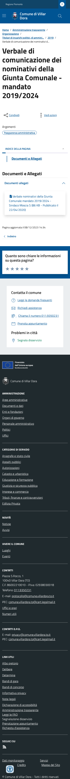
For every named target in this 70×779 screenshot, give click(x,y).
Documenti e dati (12, 406)
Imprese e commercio (15, 491)
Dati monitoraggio (13, 760)
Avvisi (6, 530)
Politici (6, 429)
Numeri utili (9, 614)
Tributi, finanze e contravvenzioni (22, 497)
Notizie (6, 524)
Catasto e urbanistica (15, 474)
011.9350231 (22, 590)
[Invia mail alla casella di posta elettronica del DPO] (31, 634)
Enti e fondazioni (12, 411)
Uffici (5, 435)
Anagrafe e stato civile (16, 456)
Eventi (6, 556)
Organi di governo (13, 417)
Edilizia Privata (11, 503)
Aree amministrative (14, 400)
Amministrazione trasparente (29, 30)
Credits (21, 765)
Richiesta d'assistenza (15, 728)
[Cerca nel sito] (58, 16)
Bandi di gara (10, 681)
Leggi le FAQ (10, 714)
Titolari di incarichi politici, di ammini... (23, 38)
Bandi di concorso (13, 687)
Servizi (44, 760)
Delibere (7, 669)
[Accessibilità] (10, 769)
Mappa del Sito (50, 765)
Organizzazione (10, 34)
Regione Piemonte (14, 4)
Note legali (9, 699)
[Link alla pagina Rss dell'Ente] (4, 747)
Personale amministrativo (18, 423)
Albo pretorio (10, 663)
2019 (51, 38)
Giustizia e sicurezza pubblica (20, 485)
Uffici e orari (9, 608)
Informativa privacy (14, 693)
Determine (8, 675)
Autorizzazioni (10, 468)
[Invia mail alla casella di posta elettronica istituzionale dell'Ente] (33, 596)
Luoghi (6, 550)
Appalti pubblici (11, 462)
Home (5, 30)
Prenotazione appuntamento (20, 723)
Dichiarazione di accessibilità (19, 705)
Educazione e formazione (17, 479)
